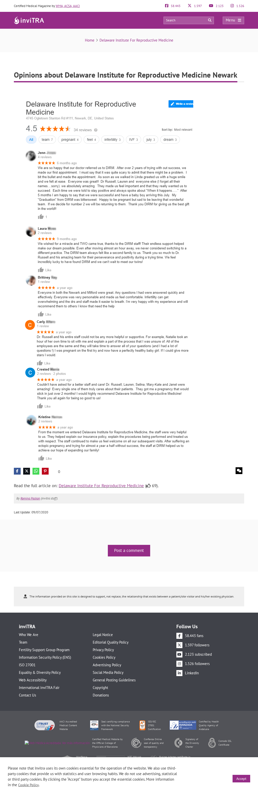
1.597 (197, 6)
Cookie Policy (28, 785)
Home (89, 40)
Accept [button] (241, 778)
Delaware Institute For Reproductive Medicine (136, 40)
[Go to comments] (239, 470)
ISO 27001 (27, 665)
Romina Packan (30, 498)
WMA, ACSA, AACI (68, 6)
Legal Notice (103, 635)
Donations (101, 695)
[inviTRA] (29, 20)
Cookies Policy (104, 657)
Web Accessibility (33, 680)
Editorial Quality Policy (110, 642)
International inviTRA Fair (39, 687)
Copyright (100, 687)
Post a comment (129, 550)
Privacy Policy (103, 650)
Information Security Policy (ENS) (45, 657)
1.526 (240, 6)
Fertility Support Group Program (44, 650)
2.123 (219, 6)
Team (23, 642)
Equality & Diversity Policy (40, 672)
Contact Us (27, 695)
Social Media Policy (108, 672)
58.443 (175, 6)
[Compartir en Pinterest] (45, 471)
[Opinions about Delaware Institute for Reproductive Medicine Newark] (103, 276)
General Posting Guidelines (114, 680)
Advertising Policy (107, 665)
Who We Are (28, 635)
